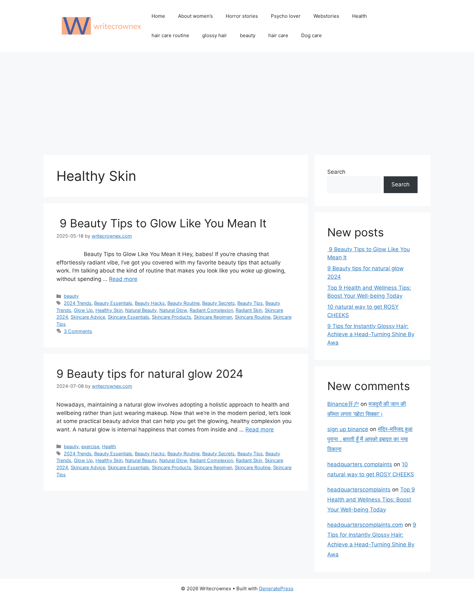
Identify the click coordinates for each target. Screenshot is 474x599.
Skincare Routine (253, 317)
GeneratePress (276, 588)
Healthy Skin (109, 310)
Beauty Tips (250, 303)
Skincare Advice (88, 317)
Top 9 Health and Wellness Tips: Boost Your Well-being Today (371, 499)
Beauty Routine (183, 303)
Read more (123, 279)
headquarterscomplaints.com (365, 525)
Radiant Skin (249, 310)
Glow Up (83, 310)
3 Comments (78, 331)
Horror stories (242, 16)
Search (336, 172)
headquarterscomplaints (358, 489)
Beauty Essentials (113, 303)
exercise (90, 446)
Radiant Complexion (211, 310)
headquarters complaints (359, 464)
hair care (278, 35)
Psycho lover (286, 16)
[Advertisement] (237, 100)
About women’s (195, 16)
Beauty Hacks (150, 303)
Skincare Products (171, 317)
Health (359, 16)
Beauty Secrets (218, 303)
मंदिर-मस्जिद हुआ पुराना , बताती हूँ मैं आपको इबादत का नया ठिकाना (369, 439)
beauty (247, 35)
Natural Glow (173, 310)
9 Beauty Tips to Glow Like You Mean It (161, 223)
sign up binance (347, 429)
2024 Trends (78, 303)
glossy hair (214, 35)
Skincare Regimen (213, 317)
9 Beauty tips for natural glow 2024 (149, 373)
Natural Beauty (141, 310)
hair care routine (170, 35)
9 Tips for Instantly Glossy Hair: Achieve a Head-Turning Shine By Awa (370, 334)
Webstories (326, 16)
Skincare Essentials (128, 317)
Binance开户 (343, 404)
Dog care (311, 35)
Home (158, 16)
